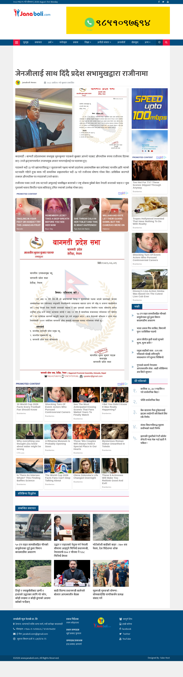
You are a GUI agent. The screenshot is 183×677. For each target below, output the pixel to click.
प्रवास (75, 42)
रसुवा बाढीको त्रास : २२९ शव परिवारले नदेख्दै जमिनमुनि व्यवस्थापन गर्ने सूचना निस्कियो (150, 354)
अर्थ (49, 42)
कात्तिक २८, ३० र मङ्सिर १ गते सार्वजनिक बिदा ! (153, 390)
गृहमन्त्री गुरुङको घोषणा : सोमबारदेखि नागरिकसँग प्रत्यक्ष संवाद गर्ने (108, 594)
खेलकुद (135, 42)
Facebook (126, 629)
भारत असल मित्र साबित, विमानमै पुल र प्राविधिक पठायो (151, 330)
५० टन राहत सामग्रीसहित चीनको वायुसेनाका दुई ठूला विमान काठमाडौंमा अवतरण (31, 548)
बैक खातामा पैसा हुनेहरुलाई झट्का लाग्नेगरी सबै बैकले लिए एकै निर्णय (154, 413)
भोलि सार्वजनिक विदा (150, 400)
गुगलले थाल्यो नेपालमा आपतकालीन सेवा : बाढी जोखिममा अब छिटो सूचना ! (152, 368)
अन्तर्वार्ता (121, 42)
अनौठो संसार (103, 42)
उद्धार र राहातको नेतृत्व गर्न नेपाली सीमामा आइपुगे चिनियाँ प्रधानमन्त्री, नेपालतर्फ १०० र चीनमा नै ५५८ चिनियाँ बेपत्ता (71, 550)
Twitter (126, 634)
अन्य (147, 42)
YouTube (126, 639)
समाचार (38, 42)
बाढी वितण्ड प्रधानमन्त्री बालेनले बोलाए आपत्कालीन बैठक (69, 592)
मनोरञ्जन (63, 42)
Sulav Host (165, 658)
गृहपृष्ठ (25, 42)
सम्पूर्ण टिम (127, 619)
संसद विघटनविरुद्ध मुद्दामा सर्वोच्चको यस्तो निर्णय (152, 426)
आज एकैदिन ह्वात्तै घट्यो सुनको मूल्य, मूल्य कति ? (150, 341)
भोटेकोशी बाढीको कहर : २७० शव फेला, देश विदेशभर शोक (110, 546)
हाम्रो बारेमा (127, 624)
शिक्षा (87, 42)
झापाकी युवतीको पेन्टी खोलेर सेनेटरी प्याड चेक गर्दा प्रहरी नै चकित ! (153, 439)
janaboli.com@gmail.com (35, 634)
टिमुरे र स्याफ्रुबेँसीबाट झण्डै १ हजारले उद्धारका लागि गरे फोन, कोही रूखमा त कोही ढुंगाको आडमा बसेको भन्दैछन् (33, 596)
